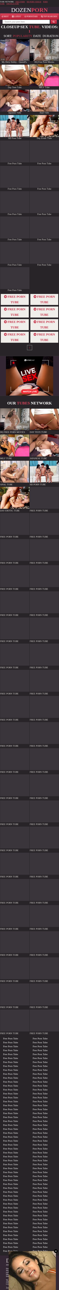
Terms (8, 1287)
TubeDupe (5, 41)
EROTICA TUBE (12, 4)
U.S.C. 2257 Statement (38, 1287)
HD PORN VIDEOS (34, 2)
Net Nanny (20, 1284)
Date (37, 36)
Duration (50, 36)
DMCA (26, 1287)
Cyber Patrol (10, 1284)
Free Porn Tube (10, 1038)
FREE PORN (20, 2)
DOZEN (29, 10)
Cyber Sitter (30, 1284)
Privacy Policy (17, 1287)
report (26, 59)
